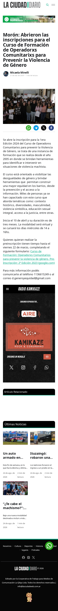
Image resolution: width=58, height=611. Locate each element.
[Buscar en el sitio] (47, 4)
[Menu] (53, 5)
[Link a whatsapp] (49, 544)
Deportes (28, 546)
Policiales (36, 550)
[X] (43, 127)
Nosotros (7, 546)
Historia (39, 546)
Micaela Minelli (19, 72)
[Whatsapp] (28, 127)
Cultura (18, 546)
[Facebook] (51, 127)
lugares (25, 550)
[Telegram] (36, 127)
